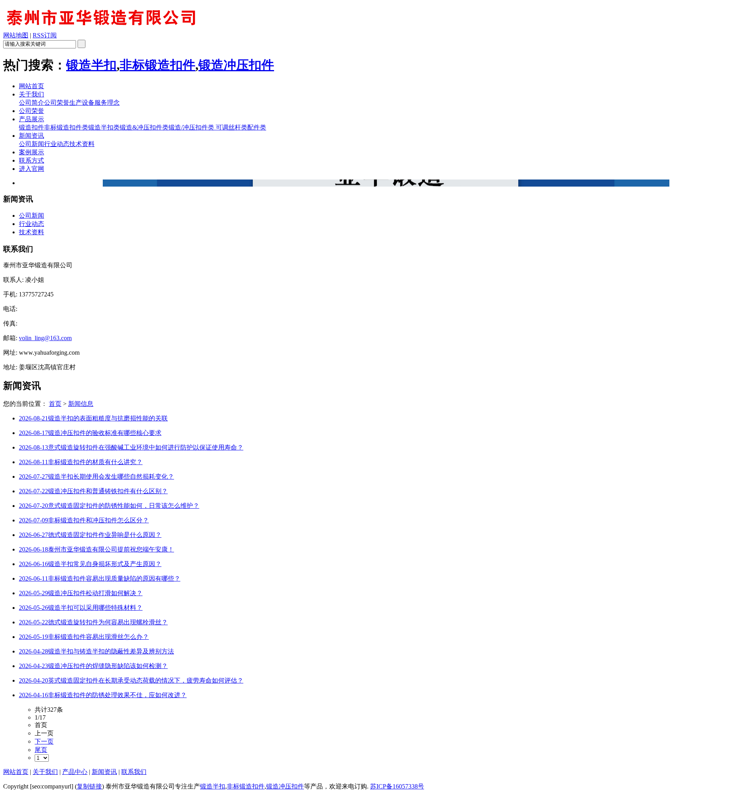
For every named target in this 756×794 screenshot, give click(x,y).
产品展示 (31, 119)
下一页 (44, 741)
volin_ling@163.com (45, 338)
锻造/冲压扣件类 (191, 127)
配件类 (256, 127)
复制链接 (89, 786)
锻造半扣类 (104, 127)
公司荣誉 (56, 102)
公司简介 (31, 102)
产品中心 (74, 771)
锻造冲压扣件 (236, 65)
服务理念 (107, 102)
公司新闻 (31, 144)
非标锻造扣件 (157, 65)
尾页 (41, 749)
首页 (55, 403)
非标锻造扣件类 (66, 127)
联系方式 (31, 160)
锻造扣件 (31, 127)
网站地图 (15, 35)
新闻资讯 (31, 135)
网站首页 (31, 86)
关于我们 (31, 94)
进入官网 (31, 168)
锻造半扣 (91, 65)
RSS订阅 (45, 35)
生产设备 (81, 102)
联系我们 (133, 771)
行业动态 (56, 144)
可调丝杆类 (230, 127)
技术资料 (81, 144)
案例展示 (31, 152)
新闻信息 (80, 403)
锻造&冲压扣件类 (144, 127)
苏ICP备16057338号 (397, 786)
